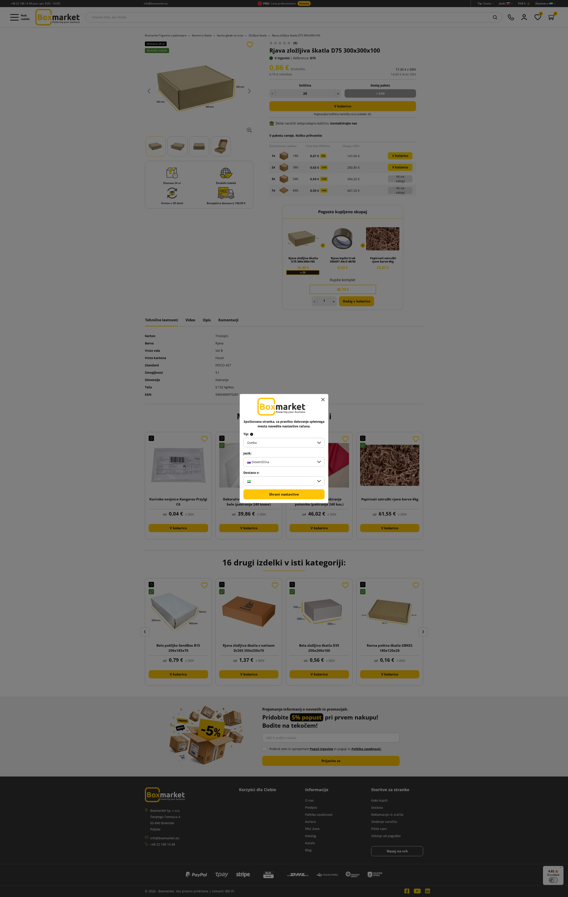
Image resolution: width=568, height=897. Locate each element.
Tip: (246, 434)
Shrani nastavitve (284, 494)
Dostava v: (251, 473)
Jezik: (247, 453)
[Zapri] (322, 399)
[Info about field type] (251, 434)
